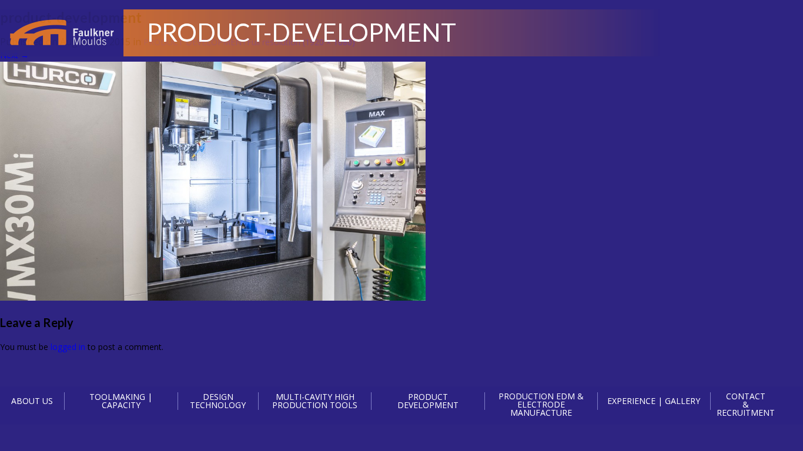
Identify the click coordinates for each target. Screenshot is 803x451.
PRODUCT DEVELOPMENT (428, 401)
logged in (68, 346)
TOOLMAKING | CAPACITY (120, 401)
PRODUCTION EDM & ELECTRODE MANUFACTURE (541, 404)
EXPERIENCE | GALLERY (653, 400)
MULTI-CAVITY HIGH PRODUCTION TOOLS (314, 401)
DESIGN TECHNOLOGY (218, 401)
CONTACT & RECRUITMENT (746, 404)
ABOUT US (32, 400)
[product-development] (213, 297)
